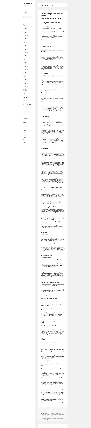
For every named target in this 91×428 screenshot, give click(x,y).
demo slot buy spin (54, 411)
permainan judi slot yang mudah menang (53, 415)
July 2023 (24, 72)
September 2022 (25, 86)
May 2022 (24, 87)
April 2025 (24, 42)
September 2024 (25, 52)
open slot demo (45, 415)
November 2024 (25, 49)
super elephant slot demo (44, 418)
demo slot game (45, 412)
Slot (24, 132)
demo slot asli (49, 411)
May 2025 (24, 41)
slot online (24, 135)
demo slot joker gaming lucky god (58, 412)
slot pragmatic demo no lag (59, 416)
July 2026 (24, 24)
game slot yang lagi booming (54, 413)
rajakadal (24, 128)
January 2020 (25, 93)
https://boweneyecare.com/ (27, 140)
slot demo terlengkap (52, 416)
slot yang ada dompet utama (54, 417)
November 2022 (25, 83)
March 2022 (25, 90)
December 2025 (25, 31)
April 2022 (24, 89)
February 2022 (25, 92)
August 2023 (25, 70)
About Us (24, 9)
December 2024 (25, 48)
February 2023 (25, 79)
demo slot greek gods (51, 412)
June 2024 (24, 56)
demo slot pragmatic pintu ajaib (45, 413)
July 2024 (24, 55)
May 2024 (24, 58)
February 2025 (25, 45)
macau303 (24, 120)
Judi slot (24, 142)
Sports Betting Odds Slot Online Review (52, 14)
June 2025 (24, 39)
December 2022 (25, 82)
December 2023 (25, 65)
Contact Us (24, 11)
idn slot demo (60, 414)
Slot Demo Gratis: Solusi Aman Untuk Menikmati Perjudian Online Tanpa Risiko (27, 111)
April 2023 (24, 76)
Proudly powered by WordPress (50, 426)
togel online (25, 125)
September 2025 (25, 35)
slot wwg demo (47, 417)
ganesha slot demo (50, 414)
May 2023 (24, 75)
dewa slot (24, 137)
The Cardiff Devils (27, 3)
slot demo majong (46, 416)
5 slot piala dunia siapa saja (55, 409)
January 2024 (25, 63)
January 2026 (25, 29)
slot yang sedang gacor (61, 417)
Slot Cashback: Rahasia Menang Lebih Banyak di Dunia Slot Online (27, 114)
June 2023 (24, 73)
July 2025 (24, 38)
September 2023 (25, 69)
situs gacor (24, 127)
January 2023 (25, 80)
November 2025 (25, 32)
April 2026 (24, 25)
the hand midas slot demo (44, 419)
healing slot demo (55, 414)
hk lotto (24, 123)
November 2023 (25, 66)
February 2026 (25, 28)
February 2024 (25, 62)
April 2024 (24, 59)
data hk (24, 130)
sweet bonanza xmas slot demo (52, 418)
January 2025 (25, 46)
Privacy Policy (25, 12)
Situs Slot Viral (49, 409)
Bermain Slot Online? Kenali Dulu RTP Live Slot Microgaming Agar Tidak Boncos (27, 104)
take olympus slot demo (60, 418)
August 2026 (25, 22)
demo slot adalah (45, 411)
